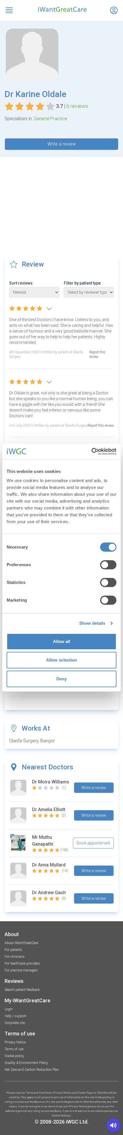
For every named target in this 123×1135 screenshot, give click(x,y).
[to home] (61, 9)
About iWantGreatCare (21, 943)
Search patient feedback (22, 990)
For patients (13, 950)
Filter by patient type (82, 283)
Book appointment (93, 843)
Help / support (15, 1016)
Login (9, 1009)
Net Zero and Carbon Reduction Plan (32, 1070)
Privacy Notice (15, 1042)
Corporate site (15, 1023)
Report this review (97, 354)
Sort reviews (21, 283)
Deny (61, 678)
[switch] (108, 564)
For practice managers (21, 970)
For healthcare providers (22, 963)
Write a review (61, 144)
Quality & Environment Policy (26, 1063)
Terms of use (14, 1049)
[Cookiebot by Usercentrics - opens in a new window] (91, 451)
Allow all (61, 641)
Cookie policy (14, 1056)
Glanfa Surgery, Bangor (32, 740)
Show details (92, 623)
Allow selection (61, 660)
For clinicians (15, 957)
